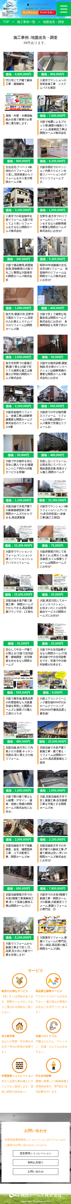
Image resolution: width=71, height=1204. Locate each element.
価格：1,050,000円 (52, 210)
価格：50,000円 (52, 357)
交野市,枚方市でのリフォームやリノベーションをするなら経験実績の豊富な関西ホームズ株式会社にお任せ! (53, 223)
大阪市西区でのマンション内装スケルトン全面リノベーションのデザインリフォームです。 (53, 174)
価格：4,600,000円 (18, 74)
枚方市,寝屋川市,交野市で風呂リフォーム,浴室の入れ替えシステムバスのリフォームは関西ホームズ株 (20, 321)
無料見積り (48, 12)
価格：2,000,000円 (18, 839)
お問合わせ (31, 12)
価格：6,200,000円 (52, 161)
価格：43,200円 (18, 643)
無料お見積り (36, 1162)
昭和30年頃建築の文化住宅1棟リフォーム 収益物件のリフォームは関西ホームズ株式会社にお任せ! (54, 272)
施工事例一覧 (26, 21)
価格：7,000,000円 (52, 115)
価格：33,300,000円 (52, 500)
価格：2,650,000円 (18, 357)
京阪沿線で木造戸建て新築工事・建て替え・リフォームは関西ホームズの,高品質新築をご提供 (53, 755)
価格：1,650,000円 (52, 790)
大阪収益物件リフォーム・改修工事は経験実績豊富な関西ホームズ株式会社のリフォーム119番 (19, 419)
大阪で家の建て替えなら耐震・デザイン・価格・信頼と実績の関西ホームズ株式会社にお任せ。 (19, 804)
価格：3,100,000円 (18, 210)
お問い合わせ (36, 1171)
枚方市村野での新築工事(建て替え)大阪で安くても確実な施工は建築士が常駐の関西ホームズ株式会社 (19, 370)
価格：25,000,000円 (18, 594)
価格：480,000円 (52, 455)
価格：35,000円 (18, 455)
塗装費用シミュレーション (35, 1153)
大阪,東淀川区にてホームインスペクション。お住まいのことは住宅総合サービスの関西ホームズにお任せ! (53, 608)
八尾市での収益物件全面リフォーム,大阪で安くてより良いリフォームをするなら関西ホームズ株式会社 (19, 223)
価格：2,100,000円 (18, 406)
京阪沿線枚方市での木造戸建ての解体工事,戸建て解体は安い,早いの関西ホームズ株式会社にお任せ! (53, 853)
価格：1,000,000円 (18, 308)
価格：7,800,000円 (52, 888)
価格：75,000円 (52, 545)
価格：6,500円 (52, 692)
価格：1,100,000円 (18, 500)
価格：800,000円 (52, 74)
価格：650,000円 (52, 406)
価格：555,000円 (18, 692)
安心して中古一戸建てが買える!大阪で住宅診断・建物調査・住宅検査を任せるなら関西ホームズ (19, 657)
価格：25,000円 (52, 594)
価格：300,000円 (18, 259)
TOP (6, 21)
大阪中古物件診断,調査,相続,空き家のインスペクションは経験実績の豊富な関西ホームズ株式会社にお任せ (54, 370)
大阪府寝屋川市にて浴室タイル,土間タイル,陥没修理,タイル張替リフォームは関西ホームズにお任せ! (54, 559)
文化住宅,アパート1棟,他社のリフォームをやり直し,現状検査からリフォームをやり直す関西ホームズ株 (19, 174)
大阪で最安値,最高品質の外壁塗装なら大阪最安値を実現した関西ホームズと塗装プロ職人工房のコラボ (19, 706)
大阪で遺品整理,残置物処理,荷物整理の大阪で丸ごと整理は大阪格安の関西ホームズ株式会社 (19, 272)
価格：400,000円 (52, 308)
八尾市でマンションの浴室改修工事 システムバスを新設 (53, 84)
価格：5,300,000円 (52, 259)
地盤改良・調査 (53, 21)
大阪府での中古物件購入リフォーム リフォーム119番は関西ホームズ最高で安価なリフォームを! (53, 419)
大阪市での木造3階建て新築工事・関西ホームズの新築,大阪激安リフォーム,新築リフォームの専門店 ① (54, 902)
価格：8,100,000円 (18, 937)
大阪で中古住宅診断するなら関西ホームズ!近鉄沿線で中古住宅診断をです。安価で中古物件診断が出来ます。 (53, 657)
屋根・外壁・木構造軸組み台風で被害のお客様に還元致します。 (19, 119)
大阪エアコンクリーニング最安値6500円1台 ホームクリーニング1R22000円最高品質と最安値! (54, 706)
